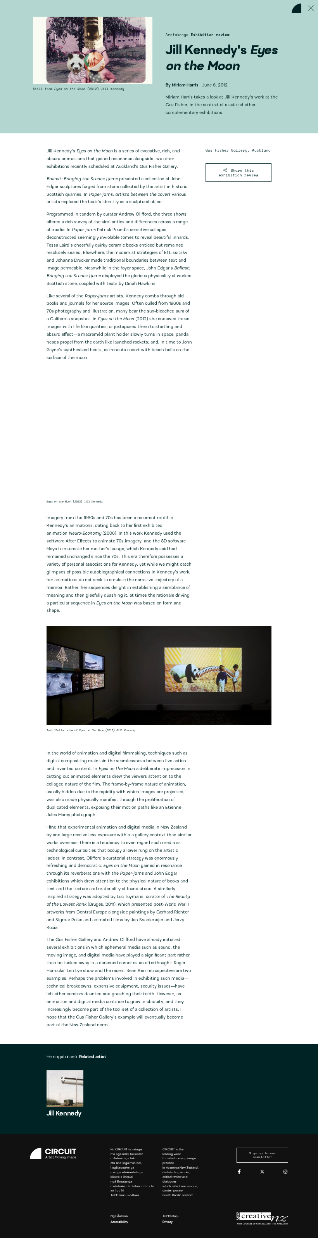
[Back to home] (297, 8)
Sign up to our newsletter (262, 1155)
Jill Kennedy (64, 1113)
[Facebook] (239, 1171)
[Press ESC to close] (311, 8)
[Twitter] (262, 1171)
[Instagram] (285, 1171)
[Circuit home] (55, 1153)
